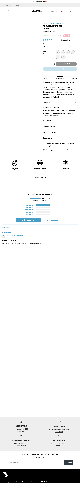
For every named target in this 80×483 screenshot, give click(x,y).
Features (46, 102)
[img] (6, 233)
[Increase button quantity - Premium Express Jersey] (52, 64)
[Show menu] (4, 11)
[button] (48, 40)
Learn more (21, 431)
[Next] (76, 2)
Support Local (21, 446)
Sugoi (18, 5)
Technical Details (49, 132)
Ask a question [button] (52, 220)
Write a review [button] (28, 220)
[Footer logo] (5, 474)
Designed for (48, 138)
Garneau (7, 5)
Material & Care (49, 127)
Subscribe (68, 462)
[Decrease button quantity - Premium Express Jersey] (45, 64)
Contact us (59, 446)
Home (45, 23)
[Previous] (4, 2)
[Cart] (76, 11)
